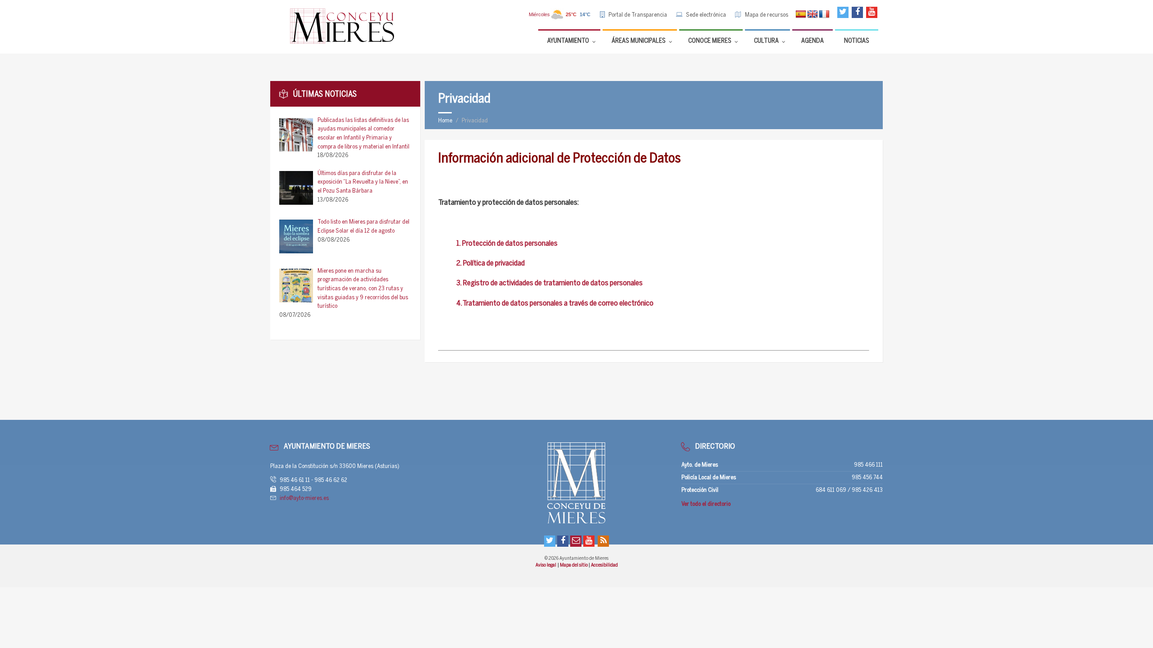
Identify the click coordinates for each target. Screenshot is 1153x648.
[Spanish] (800, 14)
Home (445, 121)
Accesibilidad (604, 565)
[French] (824, 14)
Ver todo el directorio (706, 504)
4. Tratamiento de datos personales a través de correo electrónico (555, 303)
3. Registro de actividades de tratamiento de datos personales (549, 283)
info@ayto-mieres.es (304, 498)
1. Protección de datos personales (507, 243)
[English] (812, 14)
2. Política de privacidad (490, 263)
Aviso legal (546, 565)
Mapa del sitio (574, 565)
